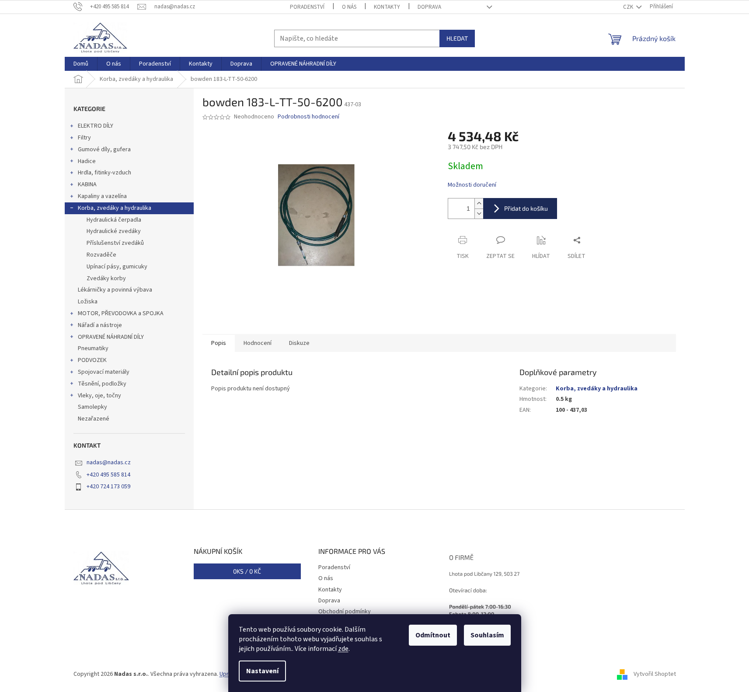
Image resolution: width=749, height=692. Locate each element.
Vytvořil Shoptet (655, 674)
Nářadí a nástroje (100, 325)
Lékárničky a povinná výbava (115, 289)
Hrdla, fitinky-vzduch (104, 172)
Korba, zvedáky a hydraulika (114, 208)
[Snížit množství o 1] (478, 214)
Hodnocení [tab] (258, 343)
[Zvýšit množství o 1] (478, 203)
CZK (628, 7)
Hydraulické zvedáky (114, 231)
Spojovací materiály (103, 372)
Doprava (429, 7)
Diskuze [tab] (299, 343)
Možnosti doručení (472, 185)
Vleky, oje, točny (99, 395)
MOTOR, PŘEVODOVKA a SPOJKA (121, 313)
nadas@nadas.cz (109, 462)
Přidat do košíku (526, 208)
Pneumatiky (93, 348)
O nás (349, 7)
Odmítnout (432, 635)
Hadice (87, 161)
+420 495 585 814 (108, 474)
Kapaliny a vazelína (102, 196)
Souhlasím (487, 635)
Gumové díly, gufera (104, 149)
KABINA (87, 184)
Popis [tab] (218, 343)
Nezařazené (93, 418)
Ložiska (88, 301)
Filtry (84, 137)
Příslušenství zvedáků (115, 243)
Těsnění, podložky (102, 383)
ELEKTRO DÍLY (95, 126)
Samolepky (92, 407)
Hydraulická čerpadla (114, 220)
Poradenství (307, 7)
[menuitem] (81, 64)
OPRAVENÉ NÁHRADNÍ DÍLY (111, 337)
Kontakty (387, 7)
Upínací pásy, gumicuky (117, 266)
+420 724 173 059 (108, 486)
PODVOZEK (92, 360)
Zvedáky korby (106, 278)
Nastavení (262, 671)
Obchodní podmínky (344, 611)
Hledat (457, 38)
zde (343, 649)
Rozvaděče (101, 254)
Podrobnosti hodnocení (308, 117)
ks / (247, 571)
